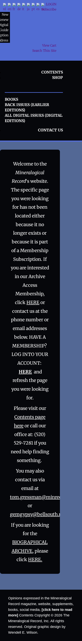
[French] (15, 7)
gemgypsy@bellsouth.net (38, 514)
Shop (57, 77)
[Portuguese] (34, 7)
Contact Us (50, 130)
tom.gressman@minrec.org (40, 497)
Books (11, 99)
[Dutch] (5, 7)
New (5, 14)
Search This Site (44, 51)
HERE (32, 302)
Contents (52, 72)
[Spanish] (38, 7)
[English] (10, 7)
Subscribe (49, 9)
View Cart (49, 45)
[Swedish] (43, 7)
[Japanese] (29, 7)
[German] (19, 7)
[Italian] (24, 7)
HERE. (35, 559)
